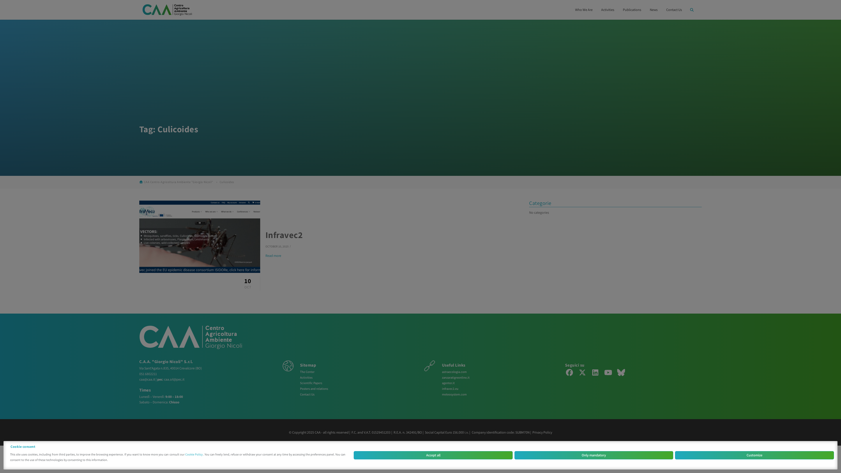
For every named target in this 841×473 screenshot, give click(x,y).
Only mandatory (594, 455)
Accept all (433, 455)
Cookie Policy (194, 454)
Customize (754, 455)
